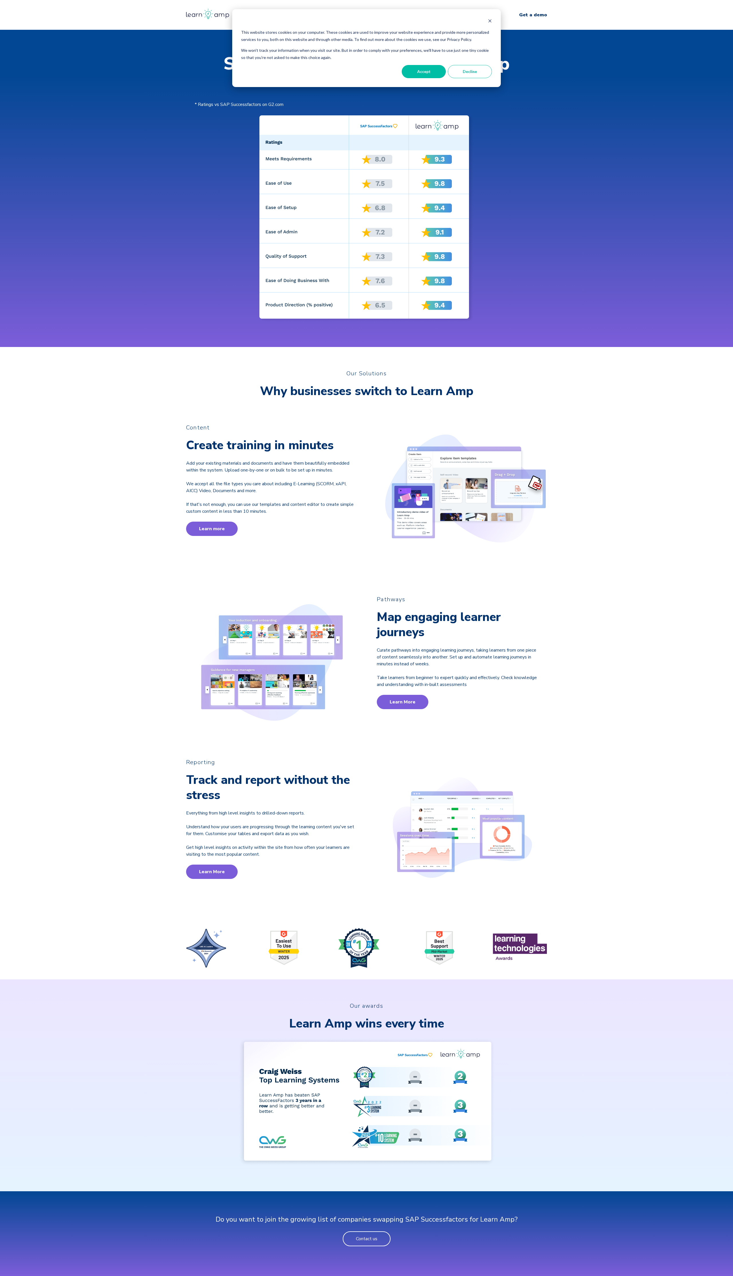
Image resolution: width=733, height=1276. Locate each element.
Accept (424, 71)
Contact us (366, 1239)
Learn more (212, 529)
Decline (470, 71)
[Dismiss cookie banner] (490, 21)
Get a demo (533, 15)
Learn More (402, 702)
